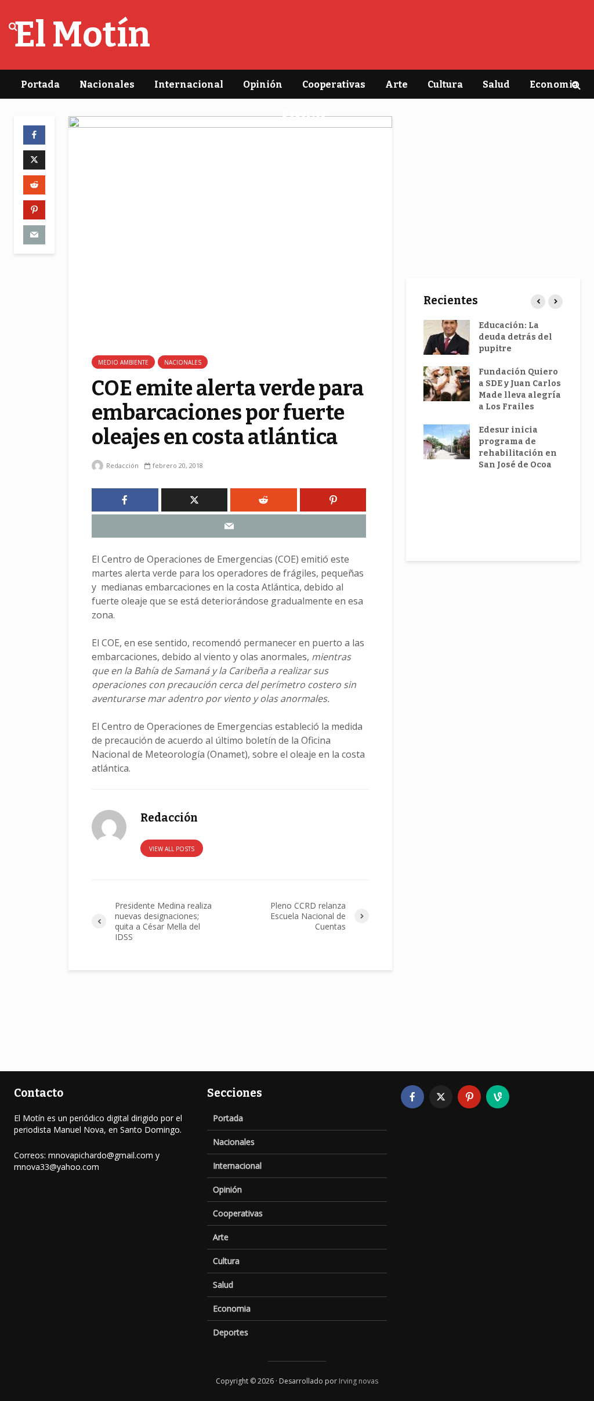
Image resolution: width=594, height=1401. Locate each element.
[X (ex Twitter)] (440, 1096)
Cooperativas (333, 84)
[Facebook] (412, 1096)
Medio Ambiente (123, 362)
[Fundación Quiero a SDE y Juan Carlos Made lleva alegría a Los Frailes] (446, 383)
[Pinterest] (469, 1096)
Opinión (262, 84)
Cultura (445, 84)
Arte (396, 84)
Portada (40, 84)
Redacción (121, 465)
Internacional (188, 84)
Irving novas (358, 1381)
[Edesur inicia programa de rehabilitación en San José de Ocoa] (446, 441)
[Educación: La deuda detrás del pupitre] (446, 337)
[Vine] (497, 1096)
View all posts (171, 849)
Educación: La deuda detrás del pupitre (515, 337)
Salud (496, 84)
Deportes (304, 113)
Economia (554, 84)
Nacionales (107, 84)
